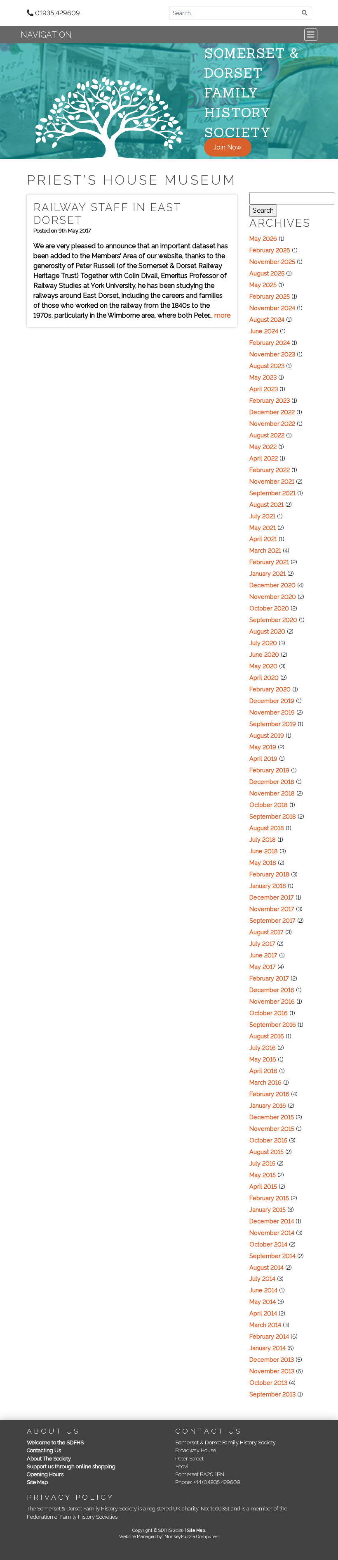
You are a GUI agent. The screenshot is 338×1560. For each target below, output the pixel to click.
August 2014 (266, 1267)
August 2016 (266, 1036)
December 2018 (271, 781)
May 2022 (263, 446)
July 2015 (262, 1163)
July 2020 (263, 642)
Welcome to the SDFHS (55, 1442)
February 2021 (269, 561)
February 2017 (269, 978)
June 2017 (263, 955)
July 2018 (262, 839)
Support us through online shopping (71, 1466)
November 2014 (271, 1232)
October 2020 (269, 608)
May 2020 (263, 666)
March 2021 (265, 550)
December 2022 (272, 412)
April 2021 (263, 538)
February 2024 (269, 342)
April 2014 (263, 1313)
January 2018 (267, 885)
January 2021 (267, 573)
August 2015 (266, 1151)
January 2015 (267, 1209)
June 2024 (263, 331)
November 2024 (272, 307)
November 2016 (272, 1001)
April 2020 (264, 677)
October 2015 (268, 1140)
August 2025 (266, 273)
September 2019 (272, 723)
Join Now (228, 147)
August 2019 (266, 735)
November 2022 (272, 423)
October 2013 (268, 1382)
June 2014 (263, 1290)
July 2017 (262, 943)
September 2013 (272, 1394)
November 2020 (272, 596)
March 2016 (265, 1082)
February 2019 (269, 770)
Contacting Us (44, 1450)
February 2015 (269, 1197)
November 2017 (271, 908)
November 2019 (272, 712)
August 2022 (266, 435)
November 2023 (272, 354)
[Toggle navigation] (310, 34)
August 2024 (266, 319)
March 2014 (265, 1324)
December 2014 (271, 1221)
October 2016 (268, 1012)
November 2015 (271, 1128)
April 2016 (263, 1070)
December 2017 (271, 897)
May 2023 (263, 377)
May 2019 (262, 746)
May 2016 (262, 1059)
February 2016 (269, 1093)
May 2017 (262, 966)
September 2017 (272, 920)
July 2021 (262, 516)
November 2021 (271, 481)
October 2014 (268, 1244)
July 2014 (262, 1278)
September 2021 (272, 492)
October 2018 (268, 804)
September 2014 (272, 1255)
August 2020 (267, 631)
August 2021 (266, 504)
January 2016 (267, 1105)
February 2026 (269, 250)
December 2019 (271, 700)
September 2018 (272, 816)
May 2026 (263, 238)
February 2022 (269, 469)
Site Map (37, 1482)
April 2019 (263, 758)
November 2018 (272, 793)
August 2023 (266, 365)
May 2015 (262, 1174)
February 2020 (270, 689)
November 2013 (271, 1371)
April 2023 (263, 388)
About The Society (49, 1459)
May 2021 (262, 527)
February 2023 (269, 400)
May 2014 (262, 1301)
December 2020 (272, 585)
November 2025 (272, 261)
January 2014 (267, 1347)
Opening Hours (45, 1474)
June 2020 (264, 654)
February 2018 (269, 874)
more (222, 315)
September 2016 (272, 1024)
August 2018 (266, 827)
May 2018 (262, 862)
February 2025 (269, 296)
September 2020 (273, 619)
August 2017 (266, 932)
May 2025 (263, 284)
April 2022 (263, 458)
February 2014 (269, 1336)
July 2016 (262, 1047)
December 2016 (271, 989)
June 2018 (263, 851)
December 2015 (271, 1117)
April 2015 (263, 1186)
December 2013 (271, 1359)
